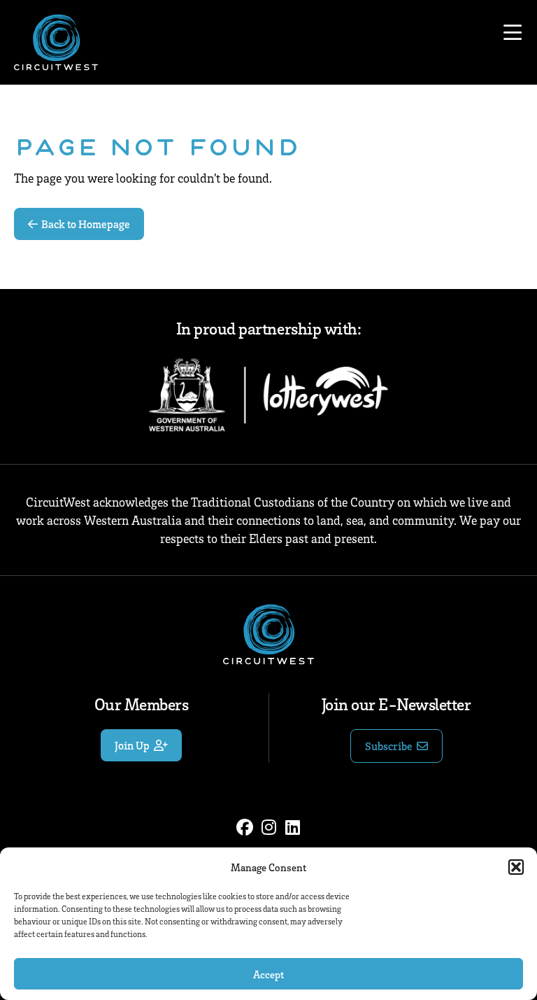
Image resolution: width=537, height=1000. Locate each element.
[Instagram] (268, 827)
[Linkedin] (292, 827)
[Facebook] (244, 827)
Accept (268, 974)
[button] (516, 867)
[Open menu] (512, 32)
